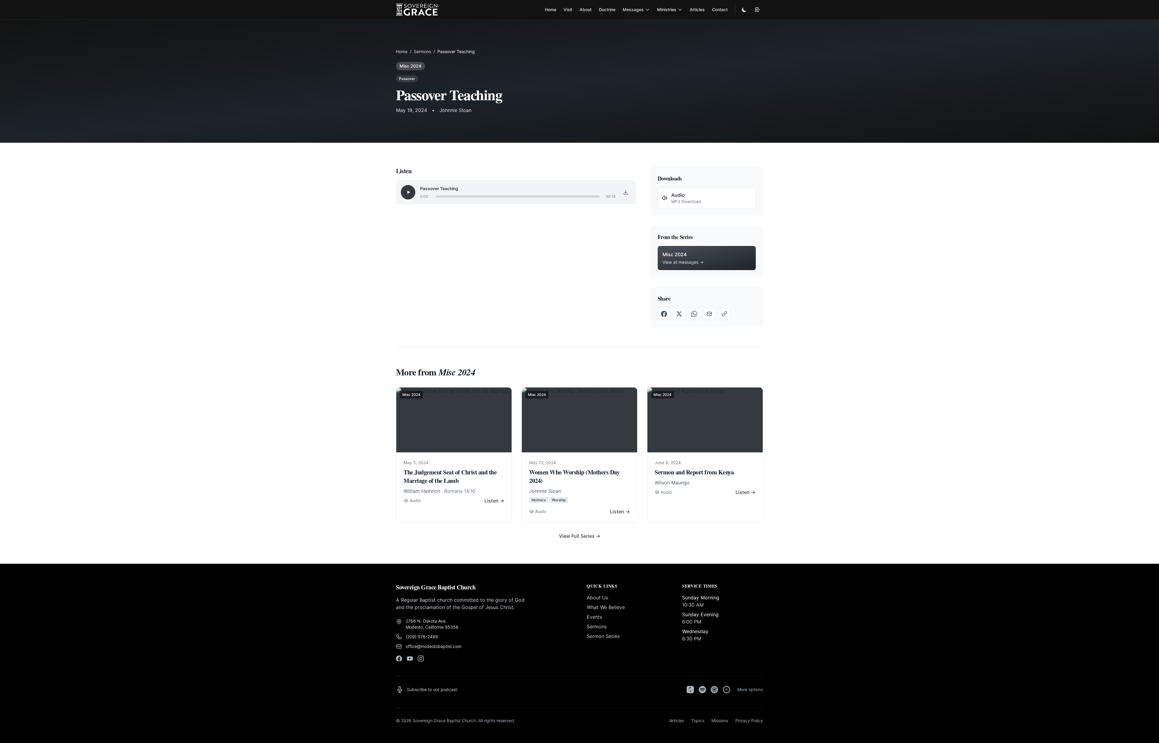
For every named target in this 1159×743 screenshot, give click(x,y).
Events (594, 617)
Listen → (494, 501)
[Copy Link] (724, 314)
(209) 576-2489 (422, 636)
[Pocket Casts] (714, 689)
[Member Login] (757, 9)
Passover (407, 78)
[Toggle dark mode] (744, 9)
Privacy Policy (749, 720)
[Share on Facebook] (664, 314)
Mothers (539, 500)
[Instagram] (421, 658)
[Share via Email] (709, 314)
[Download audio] (625, 192)
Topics (697, 720)
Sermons (422, 51)
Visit (568, 9)
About (586, 9)
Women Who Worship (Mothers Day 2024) (574, 476)
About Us (597, 598)
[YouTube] (410, 658)
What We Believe (606, 607)
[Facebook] (399, 658)
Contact (720, 9)
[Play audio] (408, 192)
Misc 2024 (410, 66)
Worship (559, 500)
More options (750, 689)
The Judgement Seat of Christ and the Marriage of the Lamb (450, 476)
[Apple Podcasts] (690, 689)
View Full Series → (579, 536)
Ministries (666, 9)
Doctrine (607, 9)
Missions (719, 720)
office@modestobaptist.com (433, 646)
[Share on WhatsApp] (694, 314)
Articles (697, 9)
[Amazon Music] (726, 689)
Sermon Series (603, 636)
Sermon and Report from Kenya (694, 472)
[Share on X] (679, 314)
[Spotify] (702, 689)
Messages (633, 9)
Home (550, 9)
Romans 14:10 (459, 491)
